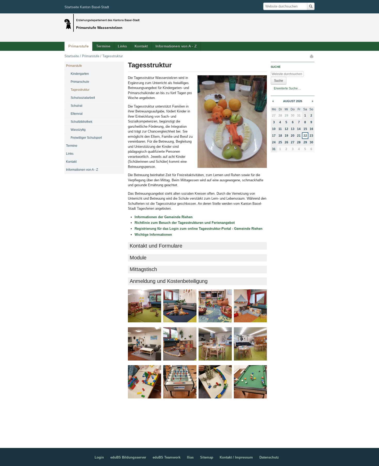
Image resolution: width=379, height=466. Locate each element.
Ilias (190, 457)
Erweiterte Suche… (287, 88)
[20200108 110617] (250, 344)
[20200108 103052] (215, 344)
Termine (103, 46)
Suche (276, 66)
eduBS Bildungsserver (128, 457)
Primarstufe (78, 46)
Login (99, 457)
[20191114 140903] (179, 344)
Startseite (71, 56)
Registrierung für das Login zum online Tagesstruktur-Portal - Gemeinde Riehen (198, 229)
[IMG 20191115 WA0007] (179, 381)
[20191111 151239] (179, 306)
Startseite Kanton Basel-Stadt (86, 7)
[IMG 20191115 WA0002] (144, 381)
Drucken (312, 56)
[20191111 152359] (215, 306)
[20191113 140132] (144, 344)
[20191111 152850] (250, 306)
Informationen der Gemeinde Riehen (164, 217)
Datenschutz (269, 457)
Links (122, 46)
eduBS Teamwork (166, 457)
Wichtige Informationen (154, 234)
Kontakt (141, 46)
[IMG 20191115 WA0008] (215, 381)
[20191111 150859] (144, 306)
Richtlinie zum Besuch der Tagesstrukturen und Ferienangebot (185, 223)
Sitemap (206, 457)
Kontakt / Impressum (236, 457)
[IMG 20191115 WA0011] (250, 381)
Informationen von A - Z (176, 46)
